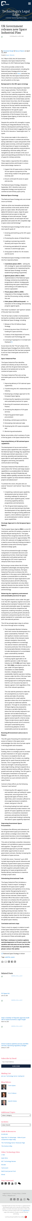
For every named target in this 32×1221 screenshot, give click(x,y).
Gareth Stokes (12, 1101)
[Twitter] (6, 1183)
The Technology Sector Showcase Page (13, 1143)
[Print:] (2, 961)
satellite (7, 957)
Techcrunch (4, 1168)
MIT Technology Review (8, 1161)
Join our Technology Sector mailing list (12, 1076)
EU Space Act (5, 993)
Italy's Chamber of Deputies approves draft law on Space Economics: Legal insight (15, 1018)
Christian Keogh (8, 51)
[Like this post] (12, 962)
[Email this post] (6, 962)
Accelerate (4, 1134)
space (13, 957)
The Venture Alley (6, 1146)
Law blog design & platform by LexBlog (15, 1217)
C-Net (3, 1155)
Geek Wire (4, 1158)
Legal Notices (7, 1193)
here (19, 73)
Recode (3, 1164)
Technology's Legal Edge (16, 13)
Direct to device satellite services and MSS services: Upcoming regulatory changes (14, 1044)
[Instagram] (16, 1183)
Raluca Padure (19, 51)
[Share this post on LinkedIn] (15, 962)
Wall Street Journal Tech (8, 1171)
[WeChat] (19, 1183)
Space (7, 55)
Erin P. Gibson (12, 1093)
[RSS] (2, 1183)
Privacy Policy (16, 1193)
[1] (11, 342)
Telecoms (12, 55)
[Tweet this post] (9, 962)
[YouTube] (12, 1183)
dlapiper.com (11, 1195)
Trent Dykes (12, 1085)
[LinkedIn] (9, 1183)
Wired (3, 1174)
